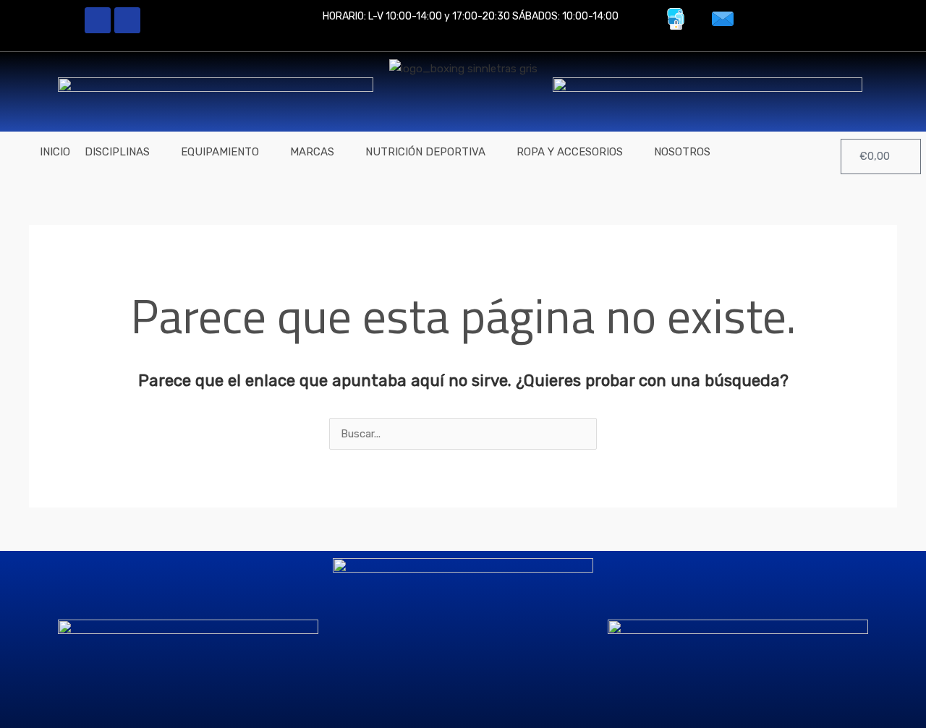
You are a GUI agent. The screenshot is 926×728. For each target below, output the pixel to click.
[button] (125, 152)
